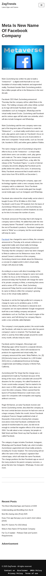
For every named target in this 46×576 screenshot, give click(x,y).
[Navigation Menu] (41, 5)
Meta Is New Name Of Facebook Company (18, 529)
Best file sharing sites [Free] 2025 (14, 514)
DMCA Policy (36, 571)
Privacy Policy (15, 574)
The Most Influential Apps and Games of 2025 (19, 506)
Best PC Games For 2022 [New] (14, 525)
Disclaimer (22, 571)
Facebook (5, 239)
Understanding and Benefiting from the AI (17, 510)
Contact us (9, 571)
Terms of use (31, 574)
